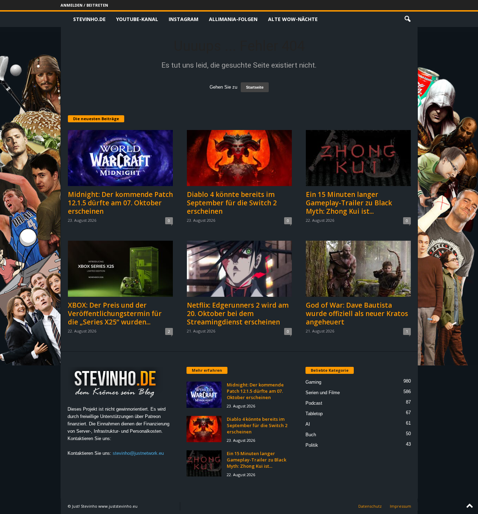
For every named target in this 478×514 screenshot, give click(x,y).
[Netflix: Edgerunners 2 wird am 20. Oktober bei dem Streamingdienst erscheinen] (239, 269)
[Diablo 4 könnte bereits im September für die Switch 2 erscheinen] (239, 158)
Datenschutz (370, 506)
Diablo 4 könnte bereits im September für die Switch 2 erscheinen (232, 203)
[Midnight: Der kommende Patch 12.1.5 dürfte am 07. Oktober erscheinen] (120, 158)
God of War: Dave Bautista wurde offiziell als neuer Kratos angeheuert (357, 314)
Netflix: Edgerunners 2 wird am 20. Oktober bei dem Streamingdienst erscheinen (238, 314)
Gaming (313, 382)
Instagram (183, 19)
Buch (310, 434)
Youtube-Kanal (137, 19)
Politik (311, 445)
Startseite (254, 87)
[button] (407, 19)
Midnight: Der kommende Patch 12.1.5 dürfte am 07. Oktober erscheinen (120, 203)
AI (307, 424)
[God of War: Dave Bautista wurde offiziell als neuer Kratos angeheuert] (358, 269)
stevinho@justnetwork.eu (138, 453)
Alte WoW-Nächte (293, 19)
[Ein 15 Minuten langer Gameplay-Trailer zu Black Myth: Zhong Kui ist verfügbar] (358, 158)
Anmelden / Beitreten (84, 5)
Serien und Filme (322, 392)
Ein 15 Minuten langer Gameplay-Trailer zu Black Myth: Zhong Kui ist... (349, 203)
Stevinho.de (89, 19)
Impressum (400, 506)
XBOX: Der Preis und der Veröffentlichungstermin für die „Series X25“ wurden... (115, 314)
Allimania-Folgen (233, 19)
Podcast (313, 403)
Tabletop (314, 413)
